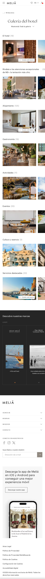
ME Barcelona (10, 13)
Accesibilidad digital (10, 568)
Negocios (6, 424)
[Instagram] (8, 442)
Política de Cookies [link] (10, 559)
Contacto (6, 430)
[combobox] (37, 2)
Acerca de (6, 413)
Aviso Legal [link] (7, 546)
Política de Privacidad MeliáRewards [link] (16, 555)
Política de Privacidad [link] (11, 551)
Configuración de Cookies (13, 564)
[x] (13, 442)
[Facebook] (4, 442)
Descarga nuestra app (16, 490)
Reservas (6, 418)
